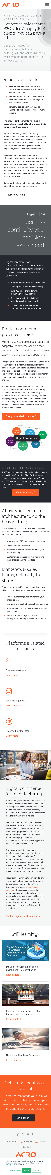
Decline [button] (36, 1170)
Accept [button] (26, 1170)
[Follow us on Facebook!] (18, 1134)
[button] (13, 675)
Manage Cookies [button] (15, 1170)
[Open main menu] (47, 4)
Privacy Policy (10, 1165)
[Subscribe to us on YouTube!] (28, 1134)
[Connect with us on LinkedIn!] (33, 1134)
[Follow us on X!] (23, 1134)
